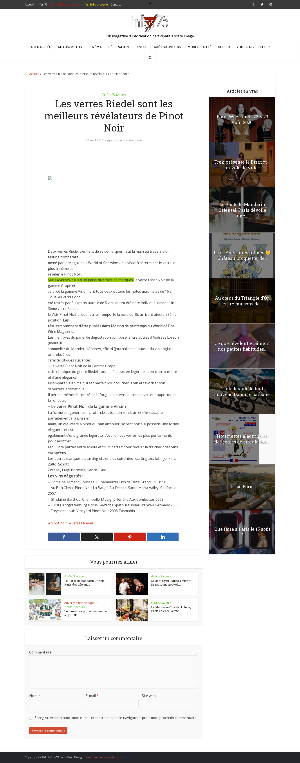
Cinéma (95, 47)
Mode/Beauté (199, 47)
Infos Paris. (242, 486)
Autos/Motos (70, 47)
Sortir (224, 47)
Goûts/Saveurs (167, 47)
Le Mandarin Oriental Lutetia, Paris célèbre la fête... (171, 609)
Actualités (41, 47)
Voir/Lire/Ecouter (253, 47)
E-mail (92, 695)
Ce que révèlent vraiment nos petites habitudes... (242, 346)
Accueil (34, 74)
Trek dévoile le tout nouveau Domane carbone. (242, 391)
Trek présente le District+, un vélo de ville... (242, 164)
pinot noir (59, 523)
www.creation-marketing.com (104, 757)
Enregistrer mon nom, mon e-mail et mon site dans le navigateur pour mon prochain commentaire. (115, 717)
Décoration (118, 47)
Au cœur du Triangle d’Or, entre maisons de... (242, 301)
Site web (149, 695)
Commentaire (40, 652)
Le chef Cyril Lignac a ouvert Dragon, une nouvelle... (171, 583)
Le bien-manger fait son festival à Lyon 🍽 (86, 613)
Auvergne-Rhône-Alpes (79, 603)
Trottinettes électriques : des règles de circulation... (242, 439)
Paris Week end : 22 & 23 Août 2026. (242, 119)
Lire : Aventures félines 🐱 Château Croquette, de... (242, 255)
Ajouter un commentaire (124, 140)
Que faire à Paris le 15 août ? (242, 532)
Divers (141, 47)
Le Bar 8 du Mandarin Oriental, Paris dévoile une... (85, 583)
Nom (34, 695)
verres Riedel (82, 523)
